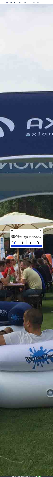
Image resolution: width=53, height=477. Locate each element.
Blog (34, 2)
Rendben (39, 476)
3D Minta (30, 2)
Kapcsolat (38, 2)
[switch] (22, 243)
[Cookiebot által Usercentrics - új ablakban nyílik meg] (39, 230)
